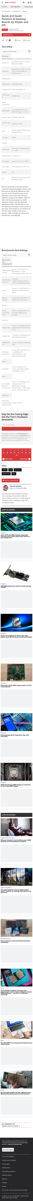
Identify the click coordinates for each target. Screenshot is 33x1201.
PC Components (6, 11)
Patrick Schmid (14, 29)
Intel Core (18, 470)
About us (4, 1179)
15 (29, 453)
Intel (10, 470)
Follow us (19, 40)
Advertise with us (7, 1175)
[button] (31, 2)
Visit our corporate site (15, 1144)
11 (14, 453)
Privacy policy (6, 1164)
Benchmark (6, 474)
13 (22, 453)
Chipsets (24, 11)
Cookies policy (6, 1167)
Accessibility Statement (8, 1171)
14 (26, 453)
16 (16, 455)
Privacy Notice (24, 435)
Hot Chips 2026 (15, 7)
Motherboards (16, 11)
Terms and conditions (8, 1156)
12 (18, 453)
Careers (4, 1186)
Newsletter (28, 40)
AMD (13, 474)
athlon (5, 470)
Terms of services (22, 433)
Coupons (4, 1182)
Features (4, 30)
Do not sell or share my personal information (15, 1190)
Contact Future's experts (9, 1160)
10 (11, 453)
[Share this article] (3, 40)
